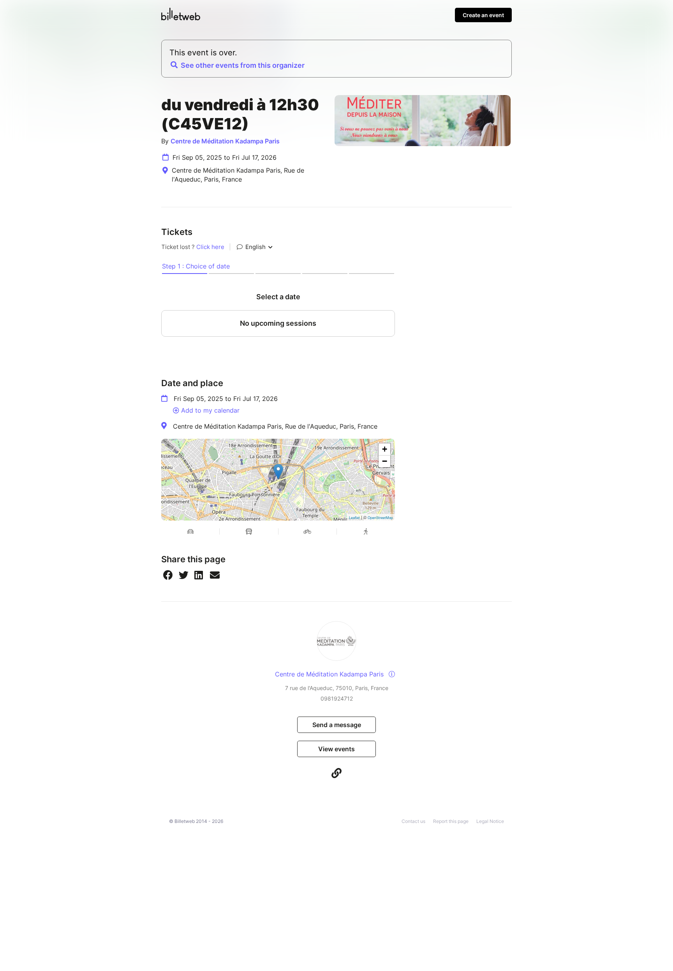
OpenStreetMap (380, 517)
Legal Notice (490, 821)
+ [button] (384, 449)
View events (336, 749)
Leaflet (354, 517)
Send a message (336, 725)
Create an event (483, 15)
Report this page (451, 821)
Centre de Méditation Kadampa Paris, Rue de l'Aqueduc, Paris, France (275, 426)
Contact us (413, 821)
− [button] (384, 461)
